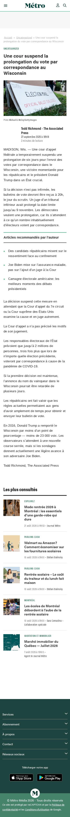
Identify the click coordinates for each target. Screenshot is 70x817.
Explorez (29, 501)
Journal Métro (53, 525)
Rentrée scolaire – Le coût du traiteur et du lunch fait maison (44, 578)
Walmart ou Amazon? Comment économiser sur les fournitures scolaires (44, 546)
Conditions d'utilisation (37, 809)
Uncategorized (24, 37)
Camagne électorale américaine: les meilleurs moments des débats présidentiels (34, 284)
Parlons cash (32, 536)
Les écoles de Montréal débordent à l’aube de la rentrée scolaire (42, 609)
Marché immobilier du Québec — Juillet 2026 (41, 643)
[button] (5, 5)
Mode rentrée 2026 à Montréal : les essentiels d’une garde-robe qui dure (43, 512)
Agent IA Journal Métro (35, 656)
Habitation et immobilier (37, 635)
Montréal (29, 600)
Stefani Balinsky (55, 557)
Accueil (8, 37)
